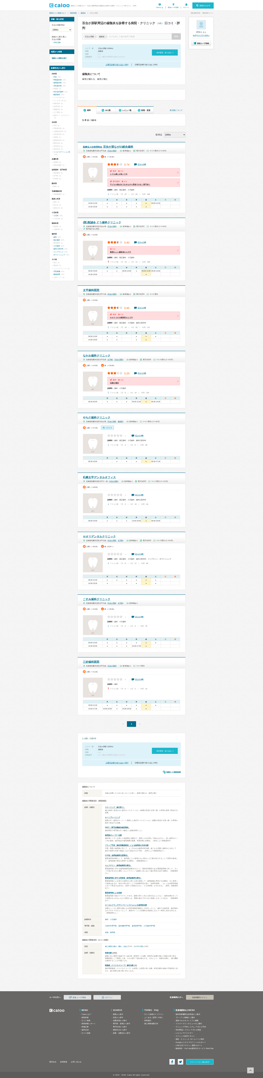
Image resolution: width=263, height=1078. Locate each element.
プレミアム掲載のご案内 (185, 1017)
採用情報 (63, 1062)
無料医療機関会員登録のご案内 (188, 1014)
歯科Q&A (85, 1030)
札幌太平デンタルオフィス (99, 477)
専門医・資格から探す (122, 1023)
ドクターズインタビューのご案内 (189, 1023)
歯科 (106, 919)
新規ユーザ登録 (173, 7)
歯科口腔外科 (58, 249)
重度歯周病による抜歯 (113, 893)
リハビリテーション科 (61, 152)
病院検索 (73, 13)
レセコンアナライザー (184, 1033)
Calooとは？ (86, 1014)
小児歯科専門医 (149, 926)
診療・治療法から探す (122, 1033)
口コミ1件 (142, 242)
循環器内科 (57, 83)
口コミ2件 (142, 164)
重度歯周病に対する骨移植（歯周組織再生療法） (123, 878)
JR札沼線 (57, 42)
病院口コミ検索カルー (57, 13)
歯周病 (112, 932)
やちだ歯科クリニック (96, 417)
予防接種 (56, 271)
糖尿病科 (56, 94)
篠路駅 (120, 421)
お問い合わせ (76, 1062)
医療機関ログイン (199, 997)
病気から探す (118, 1014)
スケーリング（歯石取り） (115, 807)
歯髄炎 (83, 13)
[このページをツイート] (180, 1062)
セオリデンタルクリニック (99, 536)
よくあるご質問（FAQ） (154, 1017)
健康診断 (56, 274)
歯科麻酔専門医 (124, 926)
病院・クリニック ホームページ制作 (190, 1039)
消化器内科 (57, 86)
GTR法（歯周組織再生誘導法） (117, 855)
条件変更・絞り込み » (164, 53)
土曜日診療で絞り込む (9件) (117, 65)
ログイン (186, 7)
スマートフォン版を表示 (199, 1062)
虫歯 (106, 932)
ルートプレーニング (112, 817)
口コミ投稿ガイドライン (154, 1014)
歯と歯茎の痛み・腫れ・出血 (116, 946)
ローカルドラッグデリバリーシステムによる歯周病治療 (126, 905)
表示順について (176, 110)
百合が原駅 (112, 151)
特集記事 (85, 1027)
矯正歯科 (56, 240)
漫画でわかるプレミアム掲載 (187, 1020)
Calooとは (159, 7)
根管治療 (108, 953)
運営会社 (52, 1062)
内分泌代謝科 (58, 92)
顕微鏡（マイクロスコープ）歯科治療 (119, 965)
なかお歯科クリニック (96, 355)
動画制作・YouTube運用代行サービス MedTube (195, 1048)
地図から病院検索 (173, 772)
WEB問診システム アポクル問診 (188, 1030)
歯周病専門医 (137, 926)
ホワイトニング (59, 255)
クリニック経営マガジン (185, 1036)
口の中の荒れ (139, 946)
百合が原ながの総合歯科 (108, 146)
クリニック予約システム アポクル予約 (191, 1027)
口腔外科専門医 (111, 926)
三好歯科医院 (91, 661)
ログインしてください (201, 35)
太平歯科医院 (91, 290)
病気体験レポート (89, 1023)
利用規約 (147, 1020)
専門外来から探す (120, 1027)
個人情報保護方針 (151, 1023)
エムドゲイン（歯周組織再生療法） (118, 865)
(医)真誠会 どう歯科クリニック (102, 222)
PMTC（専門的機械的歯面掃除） (117, 827)
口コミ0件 (139, 436)
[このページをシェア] (172, 1062)
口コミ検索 (86, 1020)
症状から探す (118, 1017)
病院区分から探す (120, 1030)
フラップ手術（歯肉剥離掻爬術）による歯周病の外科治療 (127, 845)
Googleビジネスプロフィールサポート (191, 1042)
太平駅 (110, 359)
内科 (55, 77)
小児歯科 (113, 919)
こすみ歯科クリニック (96, 599)
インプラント (58, 252)
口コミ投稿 (86, 1033)
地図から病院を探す (59, 58)
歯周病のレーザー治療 (113, 835)
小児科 (55, 215)
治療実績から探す (120, 1020)
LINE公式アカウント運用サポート (189, 1045)
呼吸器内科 (57, 80)
